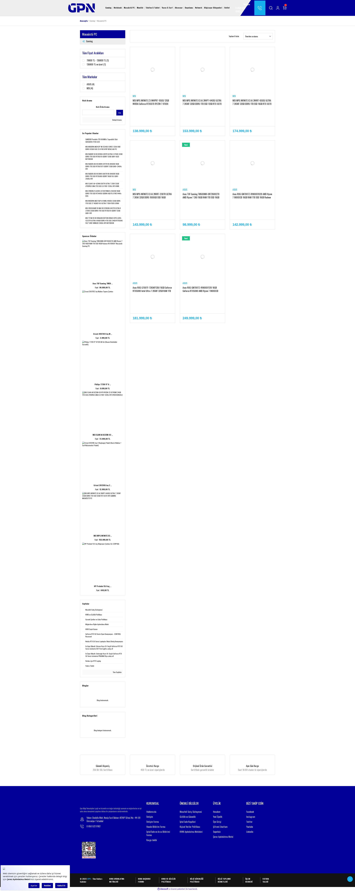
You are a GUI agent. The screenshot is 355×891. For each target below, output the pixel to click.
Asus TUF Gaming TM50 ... (103, 283)
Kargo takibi (151, 840)
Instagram (250, 816)
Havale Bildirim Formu (155, 826)
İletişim (149, 816)
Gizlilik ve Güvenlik (188, 816)
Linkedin (249, 831)
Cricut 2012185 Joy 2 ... (103, 485)
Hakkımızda (151, 811)
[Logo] (81, 7)
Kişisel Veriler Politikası (190, 826)
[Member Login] (278, 8)
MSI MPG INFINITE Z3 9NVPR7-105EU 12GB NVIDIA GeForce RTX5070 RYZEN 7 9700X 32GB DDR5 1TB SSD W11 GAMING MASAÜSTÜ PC (152, 102)
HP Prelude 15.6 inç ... (102, 586)
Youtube (249, 826)
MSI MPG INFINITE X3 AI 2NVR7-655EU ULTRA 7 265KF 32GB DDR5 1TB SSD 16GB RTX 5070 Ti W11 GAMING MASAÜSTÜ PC (252, 102)
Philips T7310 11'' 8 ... (103, 384)
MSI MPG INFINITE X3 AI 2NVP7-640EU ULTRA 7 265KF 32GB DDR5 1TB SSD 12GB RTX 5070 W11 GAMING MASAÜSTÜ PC (202, 102)
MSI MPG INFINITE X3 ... (103, 535)
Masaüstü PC (101, 20)
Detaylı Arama (117, 120)
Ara (119, 112)
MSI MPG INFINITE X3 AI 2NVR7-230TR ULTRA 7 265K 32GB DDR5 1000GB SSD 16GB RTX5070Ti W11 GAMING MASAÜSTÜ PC (152, 195)
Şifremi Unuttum (220, 826)
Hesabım (216, 811)
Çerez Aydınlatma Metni (223, 836)
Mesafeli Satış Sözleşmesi (191, 811)
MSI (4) (90, 88)
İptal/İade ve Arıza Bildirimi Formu (158, 833)
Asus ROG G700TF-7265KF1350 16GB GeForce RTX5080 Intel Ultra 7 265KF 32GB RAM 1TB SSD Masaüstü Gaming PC (152, 289)
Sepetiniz (217, 831)
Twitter (249, 821)
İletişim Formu (152, 821)
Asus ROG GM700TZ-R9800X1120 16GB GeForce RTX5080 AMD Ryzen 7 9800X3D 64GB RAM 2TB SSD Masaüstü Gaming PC (200, 289)
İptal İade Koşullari (188, 821)
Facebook (250, 811)
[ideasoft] (162, 889)
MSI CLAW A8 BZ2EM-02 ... (103, 434)
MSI (134, 96)
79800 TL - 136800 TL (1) (98, 60)
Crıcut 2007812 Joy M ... (102, 333)
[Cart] (285, 8)
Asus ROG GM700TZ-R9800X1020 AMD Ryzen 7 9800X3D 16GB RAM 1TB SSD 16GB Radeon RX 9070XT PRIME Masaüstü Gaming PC (252, 195)
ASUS (185, 189)
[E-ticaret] (177, 889)
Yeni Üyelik (217, 816)
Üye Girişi (217, 821)
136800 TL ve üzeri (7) (96, 64)
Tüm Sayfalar (117, 672)
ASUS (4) (90, 84)
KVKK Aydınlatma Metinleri (191, 831)
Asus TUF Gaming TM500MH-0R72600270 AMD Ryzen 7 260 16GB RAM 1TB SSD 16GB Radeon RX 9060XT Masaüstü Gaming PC (201, 195)
